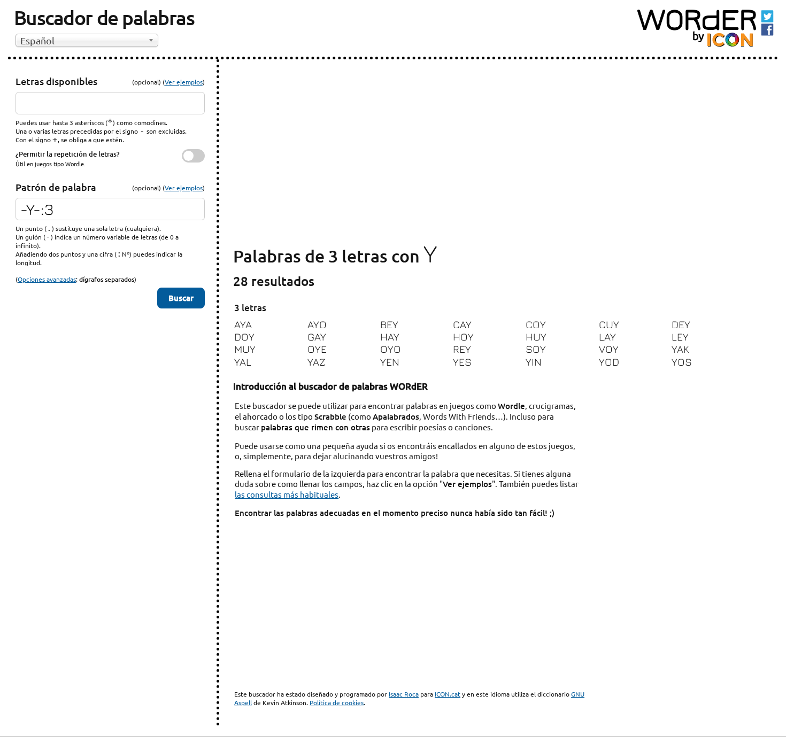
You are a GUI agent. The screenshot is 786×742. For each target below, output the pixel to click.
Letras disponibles (56, 81)
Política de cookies (337, 702)
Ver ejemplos (184, 82)
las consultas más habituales (286, 494)
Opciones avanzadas (47, 279)
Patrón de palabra (56, 187)
